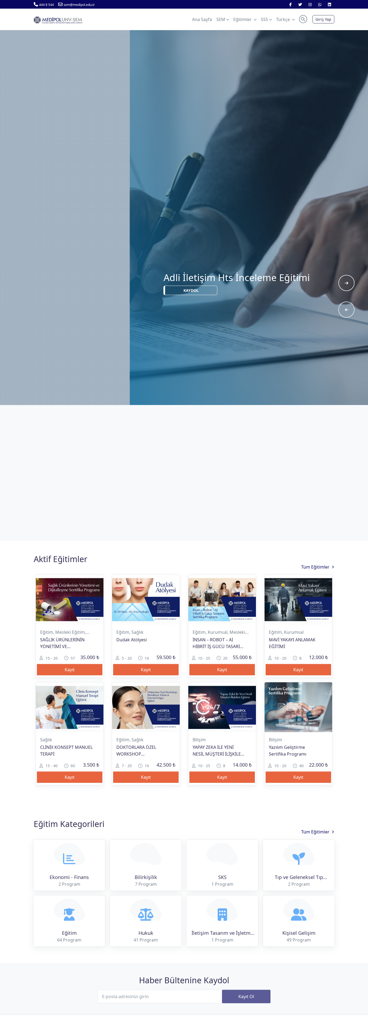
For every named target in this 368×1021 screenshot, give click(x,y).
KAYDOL (275, 310)
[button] (303, 19)
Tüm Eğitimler (315, 567)
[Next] (346, 283)
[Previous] (346, 310)
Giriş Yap (323, 19)
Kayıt (70, 670)
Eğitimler (243, 19)
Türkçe (283, 19)
